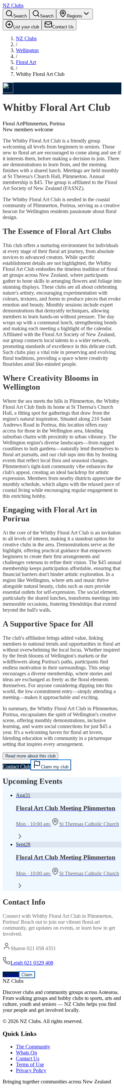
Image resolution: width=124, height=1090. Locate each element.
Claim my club (54, 766)
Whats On (26, 1052)
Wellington (27, 50)
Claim (26, 974)
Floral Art (26, 62)
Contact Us (27, 1058)
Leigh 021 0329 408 (32, 963)
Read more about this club (30, 755)
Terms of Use (30, 1064)
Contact (11, 974)
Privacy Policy (31, 1070)
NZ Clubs (26, 38)
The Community (33, 1046)
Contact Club (16, 766)
